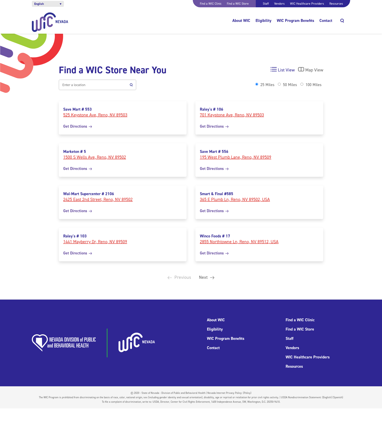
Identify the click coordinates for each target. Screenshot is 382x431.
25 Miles (267, 84)
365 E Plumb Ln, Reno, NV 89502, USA (235, 199)
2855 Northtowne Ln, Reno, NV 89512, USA (239, 241)
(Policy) (247, 393)
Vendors (279, 4)
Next (204, 277)
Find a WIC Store (238, 4)
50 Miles (290, 84)
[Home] (50, 22)
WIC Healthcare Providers (307, 4)
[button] (48, 4)
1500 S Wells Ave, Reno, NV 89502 (94, 157)
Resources (336, 4)
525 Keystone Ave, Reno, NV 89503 (95, 115)
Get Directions (75, 126)
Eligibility (263, 20)
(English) (327, 397)
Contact (325, 20)
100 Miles (313, 84)
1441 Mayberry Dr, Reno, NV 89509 (95, 241)
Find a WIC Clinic (211, 4)
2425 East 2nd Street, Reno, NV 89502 (98, 199)
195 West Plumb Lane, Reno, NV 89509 (235, 157)
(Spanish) (337, 397)
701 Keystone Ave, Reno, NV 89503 (232, 115)
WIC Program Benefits (295, 20)
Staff (266, 4)
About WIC (241, 20)
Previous (182, 277)
